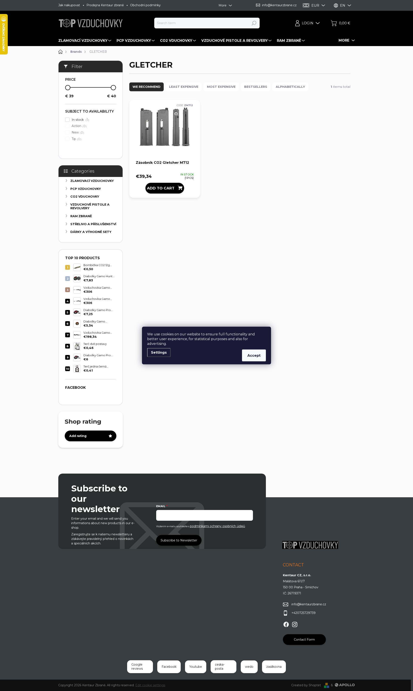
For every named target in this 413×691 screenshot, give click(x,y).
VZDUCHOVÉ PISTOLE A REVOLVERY (89, 206)
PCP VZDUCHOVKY (85, 189)
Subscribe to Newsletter (179, 540)
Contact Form (304, 639)
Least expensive (183, 87)
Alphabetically (290, 87)
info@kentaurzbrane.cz (308, 604)
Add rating (77, 436)
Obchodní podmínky (145, 5)
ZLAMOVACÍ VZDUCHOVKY (92, 181)
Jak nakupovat (69, 5)
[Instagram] (294, 624)
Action (79, 126)
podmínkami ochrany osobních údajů (217, 526)
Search (254, 23)
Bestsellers (255, 87)
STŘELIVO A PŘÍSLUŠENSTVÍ (93, 224)
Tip (76, 139)
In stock (80, 120)
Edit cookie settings (150, 685)
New (77, 132)
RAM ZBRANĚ (81, 216)
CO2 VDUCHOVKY (84, 196)
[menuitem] (85, 40)
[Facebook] (286, 624)
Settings (159, 352)
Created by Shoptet (306, 685)
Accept (253, 355)
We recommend (146, 87)
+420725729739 (303, 613)
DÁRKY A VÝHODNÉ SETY (90, 232)
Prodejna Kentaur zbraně (105, 5)
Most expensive (221, 87)
